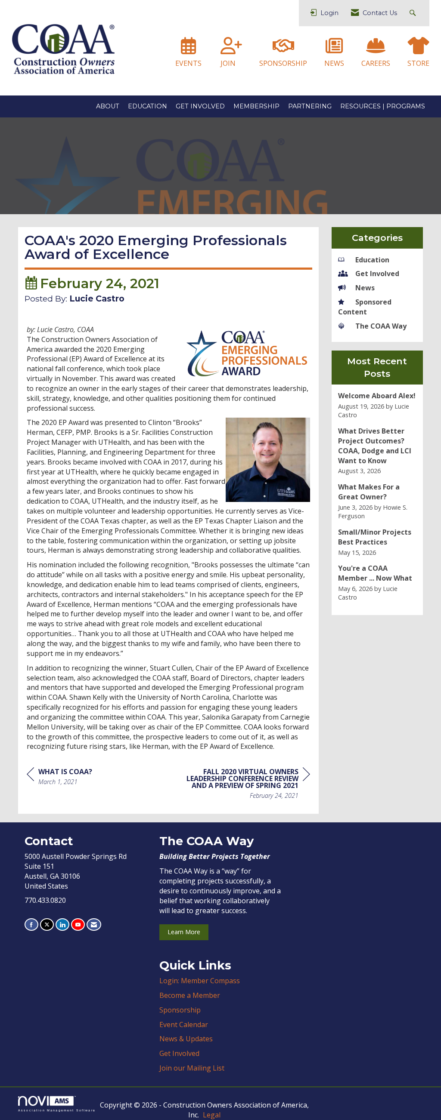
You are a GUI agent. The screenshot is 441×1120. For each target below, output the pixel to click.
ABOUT (107, 106)
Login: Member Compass (199, 980)
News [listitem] (365, 287)
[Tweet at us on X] (47, 924)
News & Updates (186, 1038)
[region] (245, 785)
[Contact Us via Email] (94, 924)
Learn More (184, 932)
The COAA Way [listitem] (381, 326)
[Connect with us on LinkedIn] (62, 924)
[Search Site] (414, 13)
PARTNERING (310, 106)
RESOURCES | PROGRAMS (382, 106)
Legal (211, 1115)
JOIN (228, 63)
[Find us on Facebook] (31, 924)
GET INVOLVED (200, 106)
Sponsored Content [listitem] (364, 307)
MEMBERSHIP (256, 106)
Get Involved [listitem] (377, 273)
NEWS (334, 63)
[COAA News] (334, 49)
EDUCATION (147, 106)
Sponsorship (180, 1010)
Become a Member (189, 995)
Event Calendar (183, 1024)
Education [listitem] (372, 260)
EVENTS (188, 63)
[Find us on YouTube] (78, 924)
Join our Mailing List (191, 1068)
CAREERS (375, 63)
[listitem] (377, 405)
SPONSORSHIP (283, 63)
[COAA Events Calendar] (188, 49)
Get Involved (179, 1053)
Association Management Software (57, 1110)
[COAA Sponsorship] (283, 49)
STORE (418, 63)
